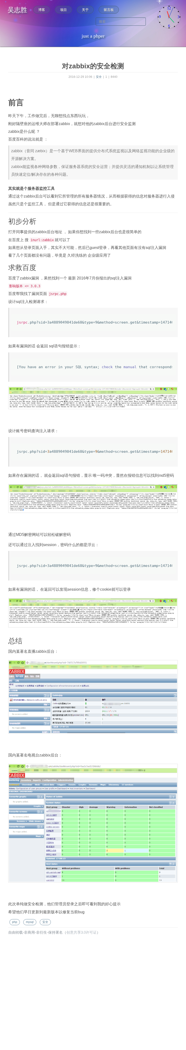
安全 (99, 77)
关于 (85, 10)
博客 (41, 10)
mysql (30, 922)
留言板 (109, 10)
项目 (63, 10)
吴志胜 (17, 10)
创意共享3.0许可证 (81, 932)
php (14, 922)
